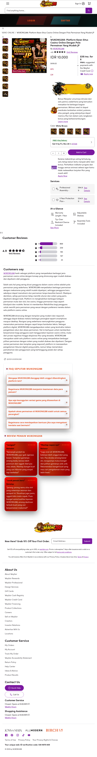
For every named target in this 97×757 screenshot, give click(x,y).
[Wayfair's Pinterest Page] (12, 735)
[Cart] (89, 3)
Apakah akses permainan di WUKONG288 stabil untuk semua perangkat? (37, 413)
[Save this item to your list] (42, 39)
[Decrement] (53, 153)
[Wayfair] (48, 3)
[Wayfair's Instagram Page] (17, 735)
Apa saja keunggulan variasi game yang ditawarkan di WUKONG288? (34, 401)
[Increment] (63, 153)
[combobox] (46, 10)
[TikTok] (23, 735)
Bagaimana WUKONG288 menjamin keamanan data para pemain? (35, 390)
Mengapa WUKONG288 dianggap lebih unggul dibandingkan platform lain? (37, 379)
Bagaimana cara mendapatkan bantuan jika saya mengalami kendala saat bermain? (37, 424)
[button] (8, 3)
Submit (87, 541)
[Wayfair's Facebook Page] (6, 735)
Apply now (88, 74)
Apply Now (62, 176)
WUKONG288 (9, 273)
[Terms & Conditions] (92, 70)
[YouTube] (29, 735)
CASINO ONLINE (7, 32)
